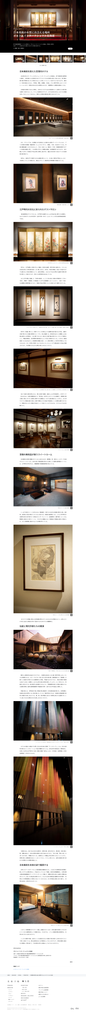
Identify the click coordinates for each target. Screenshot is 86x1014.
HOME (8, 975)
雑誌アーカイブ (11, 999)
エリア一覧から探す (25, 991)
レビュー (10, 993)
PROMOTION (21, 28)
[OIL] (72, 1009)
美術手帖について (43, 992)
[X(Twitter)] (25, 981)
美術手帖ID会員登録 (44, 987)
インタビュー (10, 995)
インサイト (10, 991)
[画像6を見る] (79, 59)
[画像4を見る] (55, 59)
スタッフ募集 (17, 1004)
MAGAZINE (14, 975)
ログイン (41, 985)
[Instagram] (28, 981)
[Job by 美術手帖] (77, 1009)
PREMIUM (10, 985)
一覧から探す (24, 987)
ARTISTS (23, 993)
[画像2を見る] (31, 59)
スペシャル (10, 1001)
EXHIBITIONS (24, 985)
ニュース (10, 989)
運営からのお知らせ (44, 994)
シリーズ (10, 997)
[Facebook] (23, 981)
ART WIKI (24, 1000)
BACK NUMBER (25, 998)
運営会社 (29, 1004)
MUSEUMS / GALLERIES (27, 995)
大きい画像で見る (43, 65)
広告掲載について (10, 1004)
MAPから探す (24, 989)
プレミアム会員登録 (43, 990)
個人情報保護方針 (24, 1004)
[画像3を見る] (43, 59)
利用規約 (39, 1004)
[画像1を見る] (19, 59)
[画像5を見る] (67, 59)
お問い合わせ (34, 1004)
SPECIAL (15, 28)
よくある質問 (42, 996)
